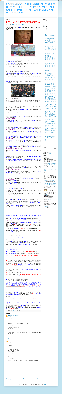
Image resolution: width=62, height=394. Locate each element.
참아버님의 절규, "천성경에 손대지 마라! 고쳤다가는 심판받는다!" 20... (50, 115)
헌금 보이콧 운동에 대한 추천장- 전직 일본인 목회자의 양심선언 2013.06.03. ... (50, 130)
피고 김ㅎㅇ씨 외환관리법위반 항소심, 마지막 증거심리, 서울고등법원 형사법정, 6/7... (50, 117)
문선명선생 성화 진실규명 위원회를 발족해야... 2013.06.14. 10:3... (50, 98)
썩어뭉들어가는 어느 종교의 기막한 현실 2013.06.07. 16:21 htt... (50, 124)
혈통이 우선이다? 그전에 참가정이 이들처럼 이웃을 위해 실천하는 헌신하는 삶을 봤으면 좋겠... (50, 94)
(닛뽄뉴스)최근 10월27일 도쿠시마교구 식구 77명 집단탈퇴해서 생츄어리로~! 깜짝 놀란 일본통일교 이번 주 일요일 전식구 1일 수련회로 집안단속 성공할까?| (50, 184)
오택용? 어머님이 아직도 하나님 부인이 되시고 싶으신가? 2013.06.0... (50, 119)
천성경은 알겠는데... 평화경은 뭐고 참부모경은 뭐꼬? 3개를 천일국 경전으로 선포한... (50, 137)
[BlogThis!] (17, 310)
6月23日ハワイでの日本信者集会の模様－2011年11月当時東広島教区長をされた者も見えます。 (50, 36)
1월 (45, 144)
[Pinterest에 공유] (19, 310)
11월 (45, 28)
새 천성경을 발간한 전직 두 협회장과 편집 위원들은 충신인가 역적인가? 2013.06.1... (50, 109)
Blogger (45, 384)
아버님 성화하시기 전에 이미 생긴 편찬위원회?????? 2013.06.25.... (50, 55)
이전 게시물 (38, 378)
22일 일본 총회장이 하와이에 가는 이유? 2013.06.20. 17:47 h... (50, 74)
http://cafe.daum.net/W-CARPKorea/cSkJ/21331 (17, 24)
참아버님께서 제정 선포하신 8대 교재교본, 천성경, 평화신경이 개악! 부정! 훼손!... (50, 82)
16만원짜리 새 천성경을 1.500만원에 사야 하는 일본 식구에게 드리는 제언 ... (50, 132)
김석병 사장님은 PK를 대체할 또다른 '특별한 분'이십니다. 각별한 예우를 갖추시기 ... (50, 102)
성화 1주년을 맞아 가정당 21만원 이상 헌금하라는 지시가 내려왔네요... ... (50, 96)
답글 (8, 338)
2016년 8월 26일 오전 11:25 (15, 315)
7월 (45, 33)
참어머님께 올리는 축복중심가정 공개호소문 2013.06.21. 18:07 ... (50, 70)
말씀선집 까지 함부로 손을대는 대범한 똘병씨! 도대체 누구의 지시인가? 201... (50, 100)
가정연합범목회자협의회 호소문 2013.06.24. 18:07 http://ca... (49, 57)
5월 (45, 139)
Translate (49, 153)
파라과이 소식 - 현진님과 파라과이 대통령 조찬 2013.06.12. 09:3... (50, 107)
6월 (45, 34)
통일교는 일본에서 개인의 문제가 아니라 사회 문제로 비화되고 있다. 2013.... (50, 40)
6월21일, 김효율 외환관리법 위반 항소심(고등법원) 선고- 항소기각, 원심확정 (50, 68)
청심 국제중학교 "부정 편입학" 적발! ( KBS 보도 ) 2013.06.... (50, 51)
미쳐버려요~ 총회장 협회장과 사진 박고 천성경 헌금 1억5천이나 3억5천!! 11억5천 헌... (50, 129)
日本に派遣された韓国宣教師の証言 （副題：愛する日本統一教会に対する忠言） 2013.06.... (50, 89)
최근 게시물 (7, 378)
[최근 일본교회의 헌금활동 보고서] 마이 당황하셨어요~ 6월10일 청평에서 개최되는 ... (50, 126)
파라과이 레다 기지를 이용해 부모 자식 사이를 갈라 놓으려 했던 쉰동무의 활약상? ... (50, 84)
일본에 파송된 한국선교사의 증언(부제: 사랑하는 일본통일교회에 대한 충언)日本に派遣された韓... (50, 59)
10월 (45, 29)
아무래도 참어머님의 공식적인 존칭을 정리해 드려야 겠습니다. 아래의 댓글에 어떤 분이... (50, 64)
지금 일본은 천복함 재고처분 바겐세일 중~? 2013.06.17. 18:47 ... (50, 86)
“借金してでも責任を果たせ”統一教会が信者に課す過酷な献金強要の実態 (50, 38)
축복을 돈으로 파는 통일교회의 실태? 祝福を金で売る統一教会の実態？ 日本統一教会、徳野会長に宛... (50, 47)
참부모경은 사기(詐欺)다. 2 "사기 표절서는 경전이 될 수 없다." (51, 164)
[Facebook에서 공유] (18, 310)
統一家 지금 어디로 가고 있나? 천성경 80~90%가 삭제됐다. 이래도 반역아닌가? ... (50, 42)
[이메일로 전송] (16, 310)
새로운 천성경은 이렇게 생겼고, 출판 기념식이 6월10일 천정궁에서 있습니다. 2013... (50, 135)
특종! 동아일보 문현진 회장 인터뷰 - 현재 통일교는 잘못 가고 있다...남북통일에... (50, 111)
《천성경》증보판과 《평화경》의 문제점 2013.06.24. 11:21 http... (50, 61)
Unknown (9, 315)
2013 (45, 26)
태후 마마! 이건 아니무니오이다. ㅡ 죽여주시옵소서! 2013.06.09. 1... (50, 113)
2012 (45, 145)
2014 (45, 25)
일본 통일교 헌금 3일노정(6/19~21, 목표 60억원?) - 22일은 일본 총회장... (50, 77)
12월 (45, 27)
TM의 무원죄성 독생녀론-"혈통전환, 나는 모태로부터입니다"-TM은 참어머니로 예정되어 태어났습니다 (50, 170)
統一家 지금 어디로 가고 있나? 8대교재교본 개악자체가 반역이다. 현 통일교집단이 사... (50, 49)
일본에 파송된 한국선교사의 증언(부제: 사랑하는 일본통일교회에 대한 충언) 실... (50, 91)
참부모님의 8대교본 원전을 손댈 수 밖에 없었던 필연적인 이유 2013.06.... (50, 53)
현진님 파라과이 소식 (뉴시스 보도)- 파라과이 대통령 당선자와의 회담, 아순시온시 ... (50, 105)
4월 (45, 140)
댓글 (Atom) (11, 379)
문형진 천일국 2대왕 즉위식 (51, 194)
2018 (45, 20)
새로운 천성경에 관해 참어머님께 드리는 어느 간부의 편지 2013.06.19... (50, 79)
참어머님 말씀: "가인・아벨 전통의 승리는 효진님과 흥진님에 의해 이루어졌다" (50, 180)
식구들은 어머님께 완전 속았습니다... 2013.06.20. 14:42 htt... (50, 76)
